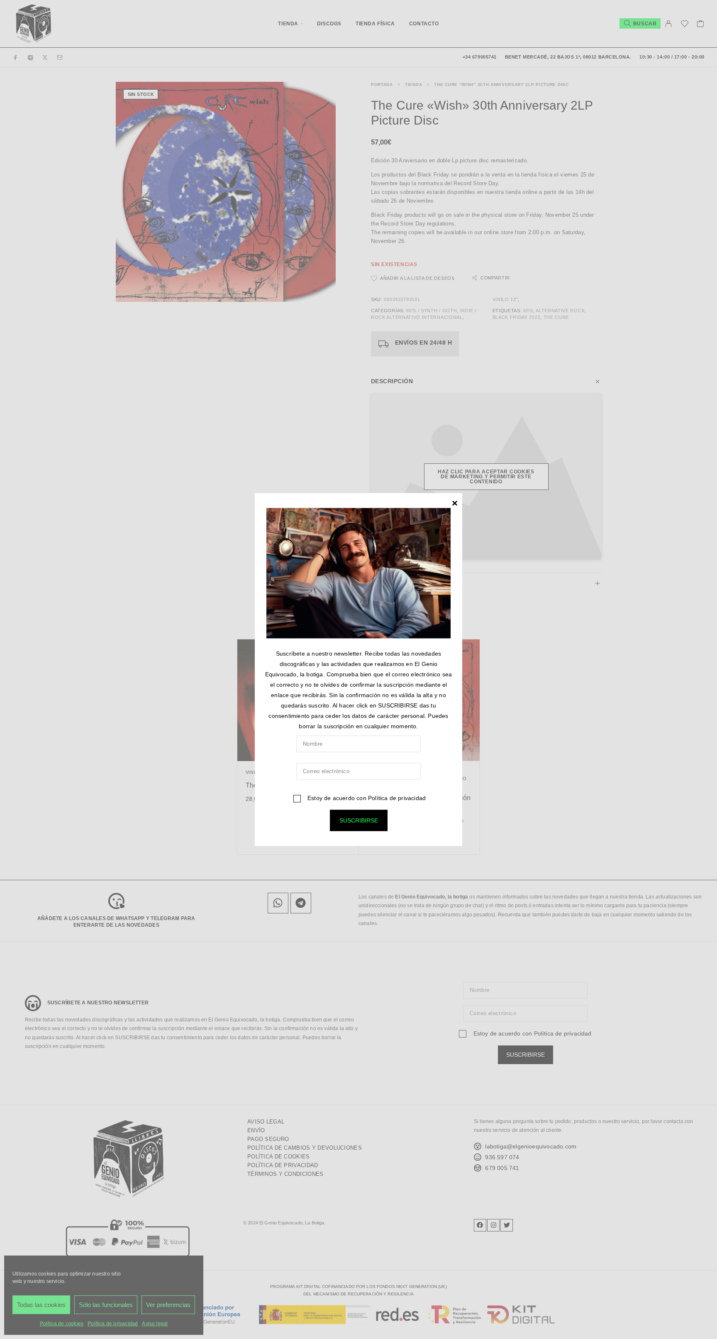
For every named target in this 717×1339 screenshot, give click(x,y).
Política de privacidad (397, 798)
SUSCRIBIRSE (358, 820)
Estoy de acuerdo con (366, 798)
